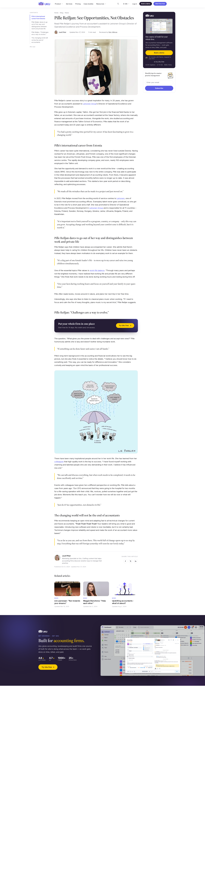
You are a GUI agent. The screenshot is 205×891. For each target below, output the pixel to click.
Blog (61, 13)
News (67, 13)
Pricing (78, 4)
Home (56, 13)
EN (126, 4)
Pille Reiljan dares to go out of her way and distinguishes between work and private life (39, 25)
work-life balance (97, 270)
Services (69, 4)
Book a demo (145, 4)
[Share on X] (130, 561)
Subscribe (159, 88)
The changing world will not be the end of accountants (40, 40)
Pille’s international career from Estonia (38, 17)
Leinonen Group (89, 104)
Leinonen (121, 198)
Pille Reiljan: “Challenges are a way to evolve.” (40, 33)
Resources (100, 4)
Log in (134, 4)
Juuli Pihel (62, 32)
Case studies (88, 4)
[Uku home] (44, 4)
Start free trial (160, 4)
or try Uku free (159, 62)
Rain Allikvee (113, 32)
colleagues (59, 462)
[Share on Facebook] (125, 561)
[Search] (118, 4)
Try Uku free (48, 667)
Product (58, 4)
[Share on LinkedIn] (136, 561)
